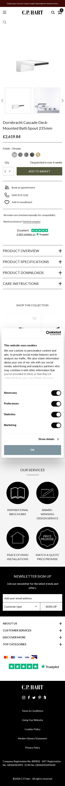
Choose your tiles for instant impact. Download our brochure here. (32, 3)
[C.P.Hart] (32, 12)
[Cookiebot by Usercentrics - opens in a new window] (46, 333)
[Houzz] (45, 697)
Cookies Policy (32, 729)
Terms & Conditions (32, 710)
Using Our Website (32, 720)
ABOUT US (10, 623)
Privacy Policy (32, 747)
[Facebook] (29, 697)
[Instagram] (23, 697)
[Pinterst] (39, 697)
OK (32, 449)
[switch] (56, 404)
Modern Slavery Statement (32, 738)
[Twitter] (34, 697)
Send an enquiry (31, 221)
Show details (46, 439)
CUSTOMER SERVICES (17, 630)
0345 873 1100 (20, 195)
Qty (7, 162)
